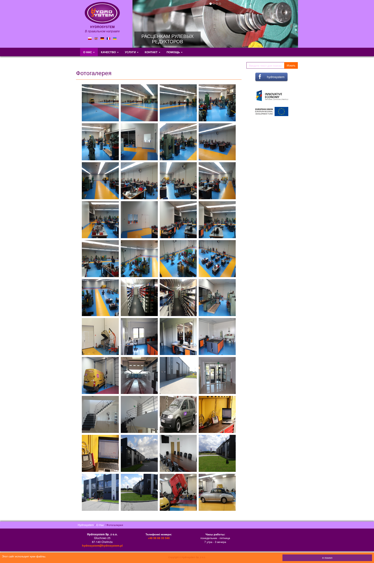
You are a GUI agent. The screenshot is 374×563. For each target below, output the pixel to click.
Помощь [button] (174, 52)
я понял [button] (327, 557)
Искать (291, 65)
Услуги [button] (131, 52)
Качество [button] (109, 52)
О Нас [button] (88, 52)
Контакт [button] (151, 52)
